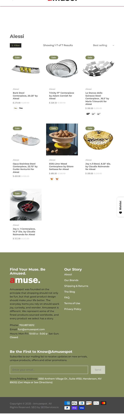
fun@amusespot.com (31, 329)
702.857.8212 (26, 325)
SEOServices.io (50, 407)
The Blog (69, 291)
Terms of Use (72, 303)
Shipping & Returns (76, 286)
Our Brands (71, 280)
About (68, 274)
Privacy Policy (72, 309)
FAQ (66, 297)
